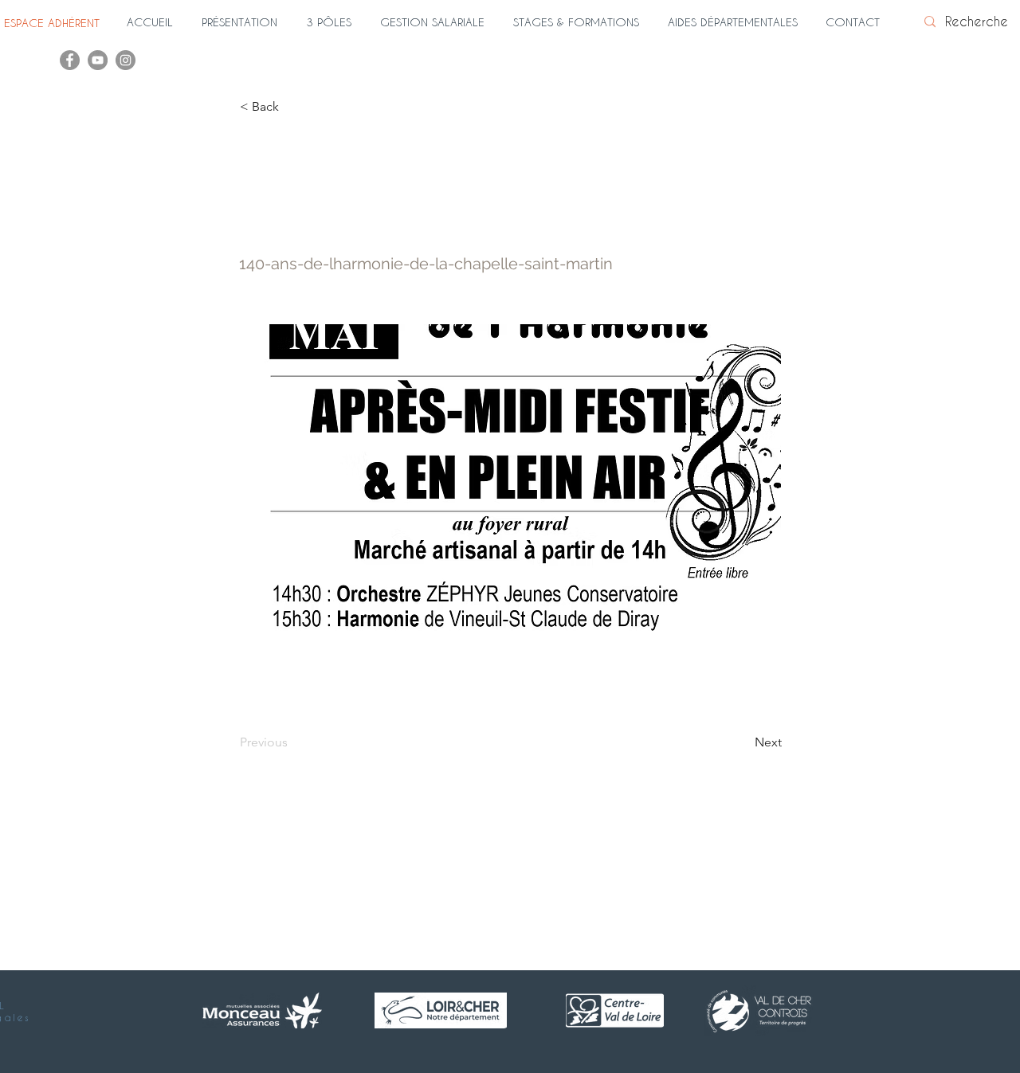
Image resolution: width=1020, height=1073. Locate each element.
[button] (246, 22)
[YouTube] (98, 60)
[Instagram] (125, 60)
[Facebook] (70, 60)
